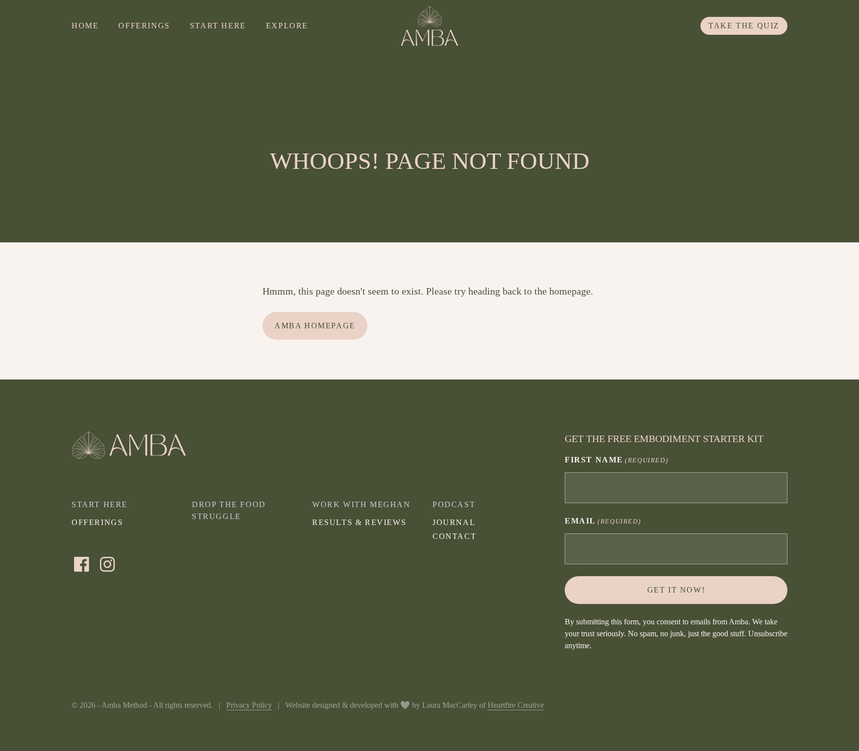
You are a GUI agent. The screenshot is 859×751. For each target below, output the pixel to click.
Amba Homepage (314, 325)
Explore (287, 25)
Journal (453, 522)
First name (616, 459)
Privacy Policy (249, 705)
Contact (454, 536)
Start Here (218, 25)
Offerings (144, 25)
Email (603, 521)
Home (85, 25)
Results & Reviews (359, 522)
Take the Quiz (743, 25)
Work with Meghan (361, 504)
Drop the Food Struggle (229, 510)
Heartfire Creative (516, 705)
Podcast (453, 504)
